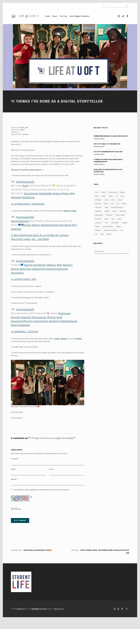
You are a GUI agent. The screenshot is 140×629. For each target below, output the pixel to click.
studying (124, 222)
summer (97, 226)
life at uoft (123, 211)
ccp (117, 196)
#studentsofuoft (49, 224)
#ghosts (51, 317)
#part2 (27, 224)
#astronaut (26, 268)
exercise (119, 200)
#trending (16, 197)
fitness (106, 203)
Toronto (118, 226)
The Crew (63, 16)
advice (97, 192)
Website (14, 479)
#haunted (26, 317)
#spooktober (41, 321)
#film (59, 264)
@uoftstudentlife (25, 181)
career (111, 196)
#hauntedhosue (68, 321)
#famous (51, 264)
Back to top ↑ (59, 609)
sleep (112, 219)
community (98, 200)
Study (106, 222)
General (25, 134)
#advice (36, 224)
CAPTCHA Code (16, 509)
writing (109, 234)
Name (13, 469)
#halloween (64, 313)
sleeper (64, 339)
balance (122, 192)
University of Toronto (110, 230)
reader (57, 339)
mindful (78, 339)
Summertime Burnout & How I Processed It (111, 136)
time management (108, 226)
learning (107, 211)
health (106, 207)
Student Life (98, 222)
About (54, 16)
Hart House (98, 207)
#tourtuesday (31, 193)
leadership (98, 211)
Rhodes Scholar (70, 211)
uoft (96, 234)
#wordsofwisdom (20, 221)
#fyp (72, 193)
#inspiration (17, 272)
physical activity (120, 215)
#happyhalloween (20, 325)
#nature (57, 193)
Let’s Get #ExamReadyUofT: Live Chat (108, 152)
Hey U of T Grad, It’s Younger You (107, 144)
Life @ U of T (29, 16)
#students (54, 321)
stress (119, 219)
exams (113, 200)
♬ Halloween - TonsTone (24, 331)
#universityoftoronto (57, 268)
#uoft (25, 185)
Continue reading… (99, 138)
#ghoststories (39, 317)
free (117, 203)
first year (98, 203)
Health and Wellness (117, 207)
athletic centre (112, 192)
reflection (98, 219)
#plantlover (28, 197)
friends (124, 203)
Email (51, 469)
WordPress (43, 609)
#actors (15, 268)
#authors (68, 264)
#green (65, 193)
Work (102, 234)
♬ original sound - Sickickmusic (28, 203)
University (98, 230)
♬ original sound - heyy (24, 278)
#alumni (28, 264)
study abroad (115, 222)
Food (112, 203)
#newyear (16, 228)
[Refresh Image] (31, 496)
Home (47, 16)
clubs (122, 196)
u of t (121, 230)
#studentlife (45, 193)
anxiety (104, 192)
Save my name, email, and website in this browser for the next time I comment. (41, 490)
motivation (109, 215)
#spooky (15, 317)
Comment (15, 459)
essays (106, 200)
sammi (22, 130)
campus (104, 196)
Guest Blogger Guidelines (79, 16)
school (106, 219)
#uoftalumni (39, 264)
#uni (61, 224)
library (114, 211)
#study (68, 224)
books (97, 196)
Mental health (99, 215)
